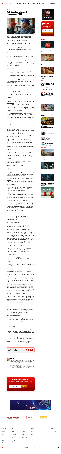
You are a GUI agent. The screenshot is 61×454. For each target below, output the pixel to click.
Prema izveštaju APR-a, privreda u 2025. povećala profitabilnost (47, 89)
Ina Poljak (42, 172)
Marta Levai (42, 65)
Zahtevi (32, 429)
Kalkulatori (33, 432)
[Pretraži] (58, 3)
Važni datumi (4, 429)
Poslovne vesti (43, 87)
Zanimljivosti (23, 431)
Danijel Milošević (47, 139)
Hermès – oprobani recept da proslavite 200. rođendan (47, 51)
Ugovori (32, 426)
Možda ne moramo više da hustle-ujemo (49, 134)
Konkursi (3, 432)
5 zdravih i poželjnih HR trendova (47, 171)
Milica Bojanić (13, 358)
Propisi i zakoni (43, 92)
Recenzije (22, 434)
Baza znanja (28, 3)
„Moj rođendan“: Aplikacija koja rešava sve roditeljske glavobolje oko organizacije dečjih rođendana (47, 114)
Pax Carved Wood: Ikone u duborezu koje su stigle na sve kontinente (47, 127)
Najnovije (52, 429)
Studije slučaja (23, 435)
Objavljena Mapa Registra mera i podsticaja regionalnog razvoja (47, 99)
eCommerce (13, 437)
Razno (32, 434)
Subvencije (42, 82)
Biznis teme (34, 3)
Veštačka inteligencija (15, 441)
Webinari (42, 426)
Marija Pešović (47, 135)
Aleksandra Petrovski (48, 145)
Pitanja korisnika (24, 437)
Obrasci (32, 431)
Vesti (17, 3)
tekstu (18, 257)
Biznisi (3, 440)
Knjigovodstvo (14, 426)
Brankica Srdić (43, 185)
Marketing (13, 429)
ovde (21, 271)
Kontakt (52, 434)
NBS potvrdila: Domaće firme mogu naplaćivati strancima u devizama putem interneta (47, 94)
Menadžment (14, 432)
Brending (22, 432)
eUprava (3, 434)
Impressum (53, 428)
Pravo (7, 9)
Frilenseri (9, 180)
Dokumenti (38, 3)
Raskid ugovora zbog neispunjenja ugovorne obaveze (47, 159)
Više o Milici (12, 370)
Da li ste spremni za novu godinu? (49, 144)
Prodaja (13, 431)
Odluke (32, 428)
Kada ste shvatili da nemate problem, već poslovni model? (47, 64)
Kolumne (24, 3)
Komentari (23, 428)
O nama (52, 426)
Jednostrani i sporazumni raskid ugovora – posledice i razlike (47, 184)
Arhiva (22, 438)
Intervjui (20, 3)
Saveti (42, 428)
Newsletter (53, 432)
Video (43, 3)
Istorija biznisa (23, 429)
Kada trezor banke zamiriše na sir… (47, 77)
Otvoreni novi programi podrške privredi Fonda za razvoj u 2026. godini (47, 84)
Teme (42, 429)
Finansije (13, 438)
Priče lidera (3, 438)
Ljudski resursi (14, 434)
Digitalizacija (13, 435)
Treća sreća (47, 138)
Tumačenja (23, 426)
